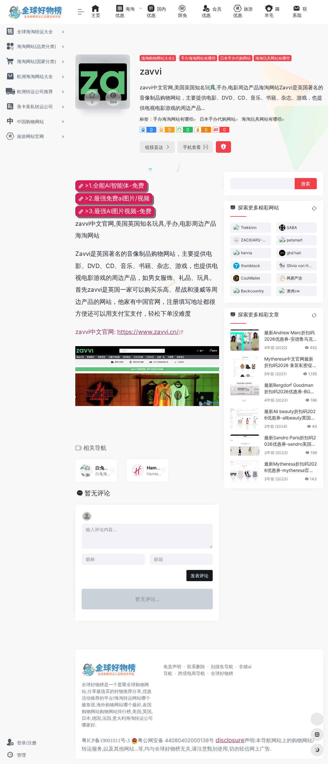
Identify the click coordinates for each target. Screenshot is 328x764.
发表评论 (200, 575)
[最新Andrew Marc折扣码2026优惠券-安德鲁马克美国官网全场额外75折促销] (244, 339)
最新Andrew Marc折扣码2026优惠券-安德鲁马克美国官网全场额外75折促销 (289, 335)
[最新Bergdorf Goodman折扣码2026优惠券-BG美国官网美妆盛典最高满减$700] (244, 392)
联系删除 (196, 666)
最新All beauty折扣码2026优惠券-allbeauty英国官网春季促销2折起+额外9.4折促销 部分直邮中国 (290, 414)
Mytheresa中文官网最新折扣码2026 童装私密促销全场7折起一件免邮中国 (290, 362)
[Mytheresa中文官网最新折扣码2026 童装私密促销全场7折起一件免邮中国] (244, 366)
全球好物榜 (222, 673)
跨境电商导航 (191, 673)
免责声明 (172, 666)
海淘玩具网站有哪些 (272, 58)
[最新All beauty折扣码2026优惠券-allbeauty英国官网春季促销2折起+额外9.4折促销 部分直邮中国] (244, 418)
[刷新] (314, 208)
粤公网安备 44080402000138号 (176, 740)
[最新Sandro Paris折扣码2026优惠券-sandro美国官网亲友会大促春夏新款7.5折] (244, 444)
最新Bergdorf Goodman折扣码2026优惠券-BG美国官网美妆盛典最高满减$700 (289, 388)
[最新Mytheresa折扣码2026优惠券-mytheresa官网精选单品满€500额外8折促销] (244, 471)
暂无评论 (97, 493)
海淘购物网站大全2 (157, 58)
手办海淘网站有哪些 (198, 58)
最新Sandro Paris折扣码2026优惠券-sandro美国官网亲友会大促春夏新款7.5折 (290, 441)
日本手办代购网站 (235, 58)
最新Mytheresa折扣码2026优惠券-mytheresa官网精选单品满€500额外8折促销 (290, 467)
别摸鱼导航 (222, 666)
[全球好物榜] (109, 671)
